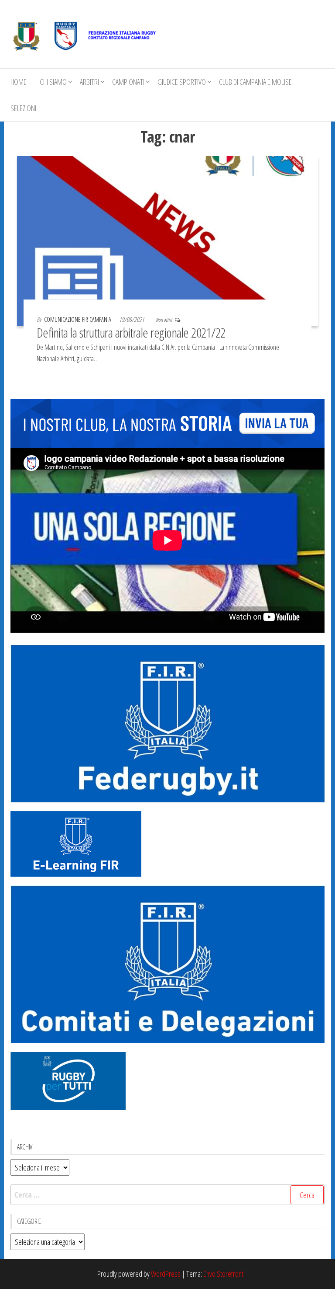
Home (18, 82)
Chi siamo (53, 82)
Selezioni (23, 108)
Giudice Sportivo (181, 82)
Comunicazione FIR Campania (78, 319)
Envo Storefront (223, 1273)
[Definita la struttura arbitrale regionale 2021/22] (167, 240)
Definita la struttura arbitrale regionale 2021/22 (131, 332)
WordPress (166, 1273)
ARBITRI (89, 82)
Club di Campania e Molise (255, 82)
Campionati (128, 82)
